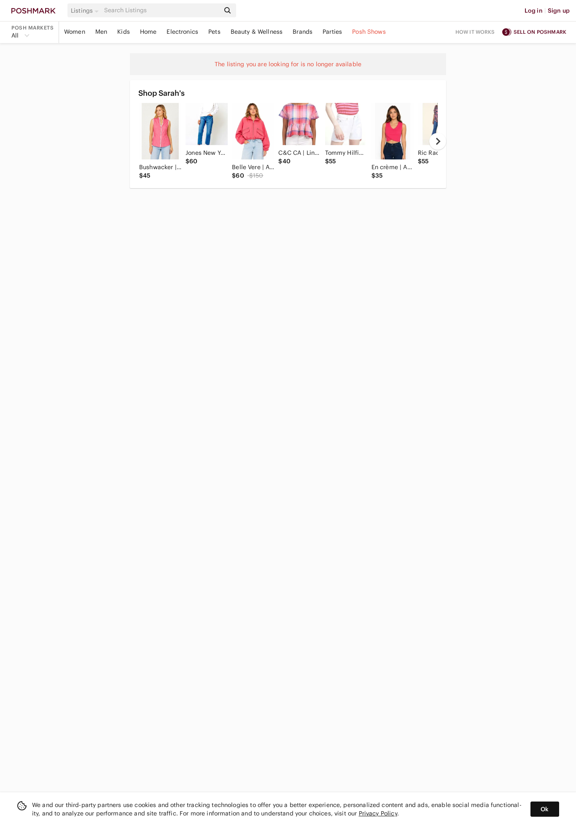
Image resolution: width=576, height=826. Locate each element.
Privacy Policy (378, 813)
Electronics (182, 31)
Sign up (559, 10)
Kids (123, 31)
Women (74, 31)
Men (101, 31)
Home (148, 31)
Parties (332, 31)
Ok (545, 809)
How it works (475, 32)
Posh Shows (369, 31)
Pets (214, 31)
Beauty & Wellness (257, 31)
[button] (86, 10)
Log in (534, 10)
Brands (302, 31)
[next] (437, 141)
